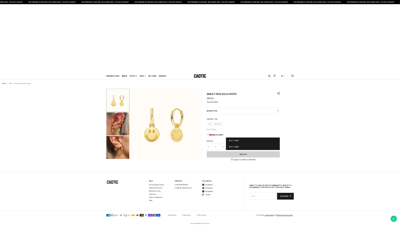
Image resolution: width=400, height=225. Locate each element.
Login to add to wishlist (245, 159)
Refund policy (172, 215)
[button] (274, 76)
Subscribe (284, 196)
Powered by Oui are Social (284, 215)
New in (124, 76)
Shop (142, 76)
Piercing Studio (112, 76)
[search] (269, 76)
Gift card (152, 76)
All (10, 83)
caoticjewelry (269, 215)
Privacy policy (186, 215)
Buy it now (234, 141)
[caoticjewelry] (200, 76)
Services (162, 76)
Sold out (243, 154)
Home (4, 83)
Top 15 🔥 (133, 76)
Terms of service (201, 215)
